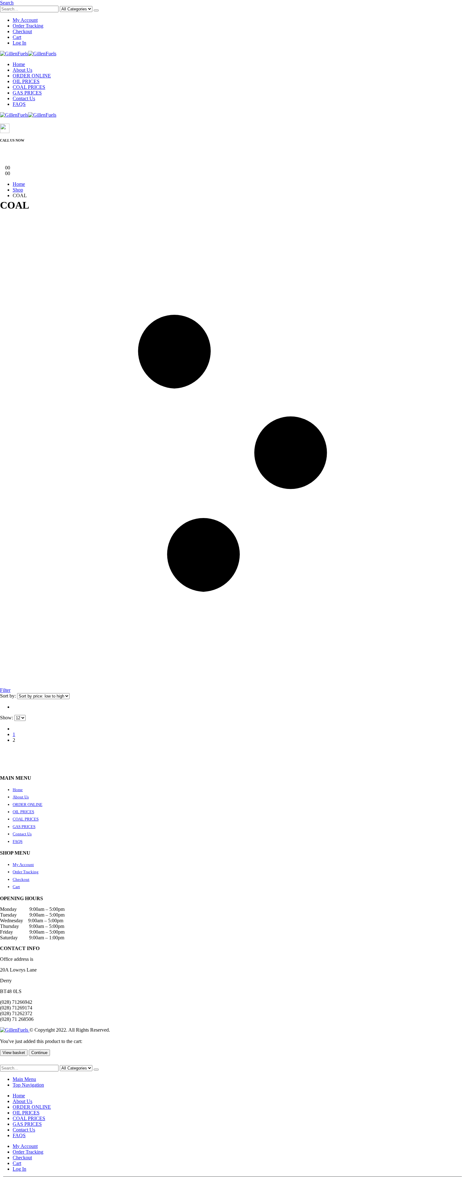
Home (19, 64)
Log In (19, 43)
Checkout (22, 31)
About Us (22, 70)
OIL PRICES (26, 81)
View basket (14, 1052)
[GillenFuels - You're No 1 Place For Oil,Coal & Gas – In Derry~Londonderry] (28, 53)
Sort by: (8, 695)
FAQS (19, 104)
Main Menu (24, 1079)
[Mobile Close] (4, 1061)
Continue (39, 1052)
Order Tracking (28, 25)
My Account (25, 20)
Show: (7, 717)
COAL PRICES (29, 87)
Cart (17, 37)
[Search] (96, 10)
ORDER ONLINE (32, 75)
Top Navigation (28, 1085)
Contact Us (24, 98)
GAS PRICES (27, 92)
